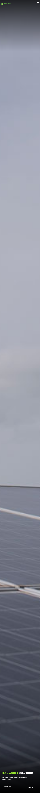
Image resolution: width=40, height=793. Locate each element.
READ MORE (7, 786)
